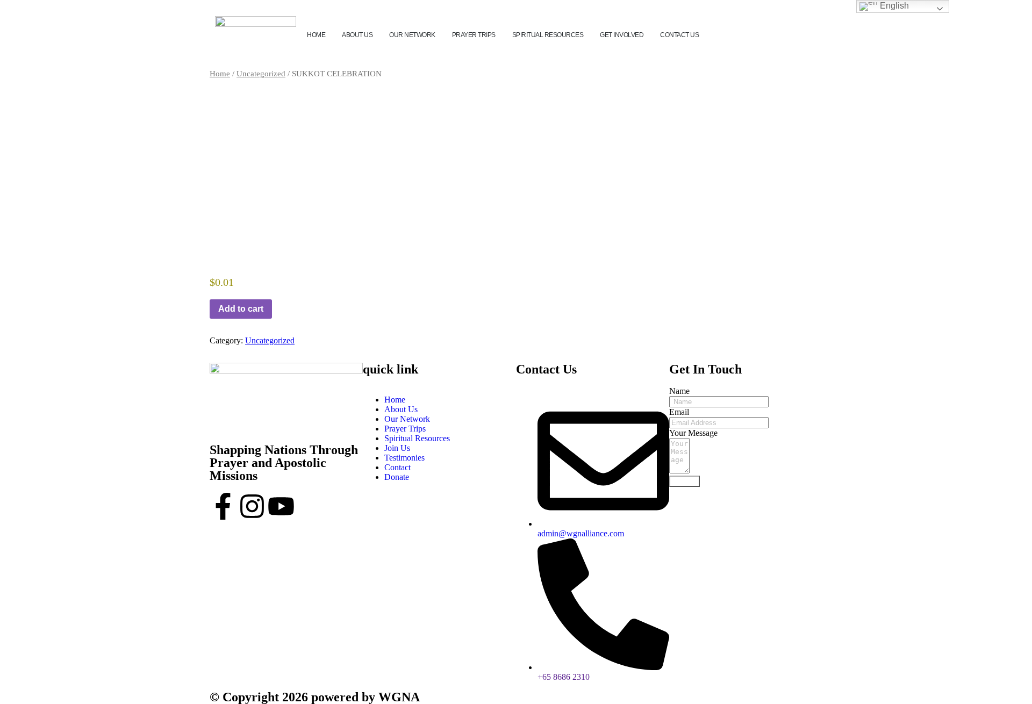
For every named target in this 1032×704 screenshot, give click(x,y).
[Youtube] (281, 506)
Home (220, 73)
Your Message (693, 432)
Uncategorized (260, 73)
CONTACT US (679, 35)
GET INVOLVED (621, 35)
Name (679, 391)
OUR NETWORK (412, 35)
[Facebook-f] (223, 506)
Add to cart (240, 308)
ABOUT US (357, 35)
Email (679, 411)
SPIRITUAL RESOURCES (548, 35)
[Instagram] (252, 506)
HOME (316, 35)
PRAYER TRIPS (474, 35)
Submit (684, 481)
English (893, 5)
